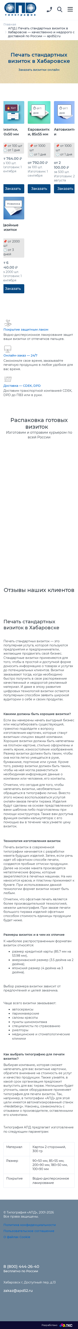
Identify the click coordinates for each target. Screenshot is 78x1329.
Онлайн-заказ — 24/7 (20, 355)
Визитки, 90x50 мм (10, 131)
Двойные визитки (10, 227)
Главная (9, 24)
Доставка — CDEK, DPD (22, 386)
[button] (59, 9)
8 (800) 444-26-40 (21, 1266)
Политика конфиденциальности (29, 1225)
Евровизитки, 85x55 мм (39, 131)
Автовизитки (64, 131)
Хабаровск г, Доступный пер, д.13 (29, 1282)
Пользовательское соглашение (28, 1231)
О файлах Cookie (16, 1237)
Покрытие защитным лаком (25, 329)
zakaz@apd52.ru (18, 1291)
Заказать (13, 189)
